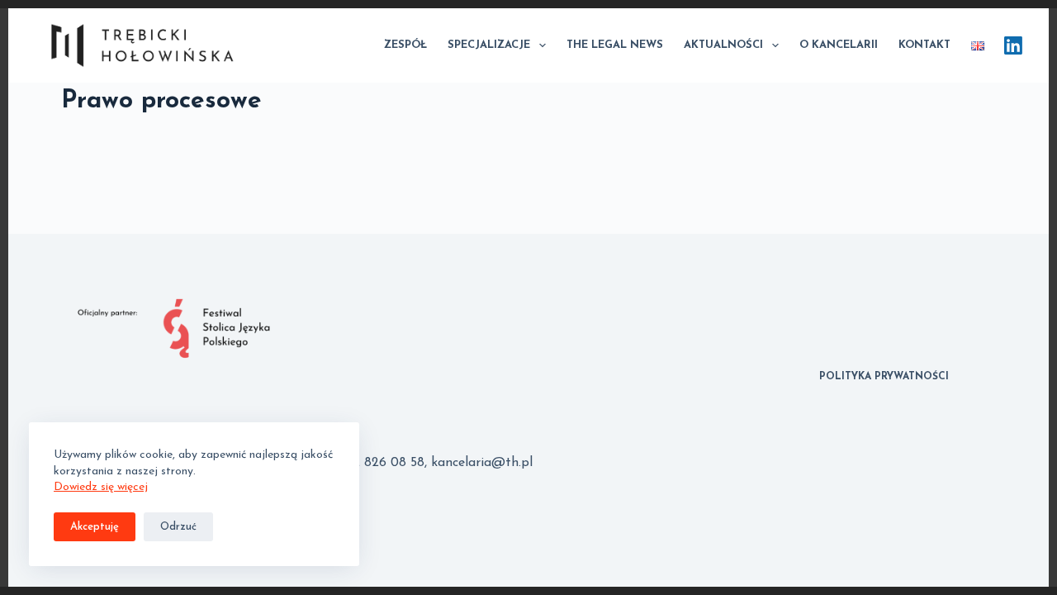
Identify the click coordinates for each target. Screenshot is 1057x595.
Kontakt (924, 45)
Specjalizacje (489, 45)
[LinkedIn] (1013, 45)
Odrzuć (178, 526)
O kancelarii (838, 45)
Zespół (405, 45)
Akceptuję (94, 526)
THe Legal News (614, 45)
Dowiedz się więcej (101, 487)
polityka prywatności (884, 377)
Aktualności (723, 45)
